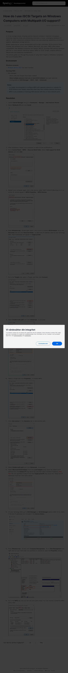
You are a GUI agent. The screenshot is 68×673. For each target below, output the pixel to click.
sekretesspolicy (18, 335)
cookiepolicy (28, 335)
